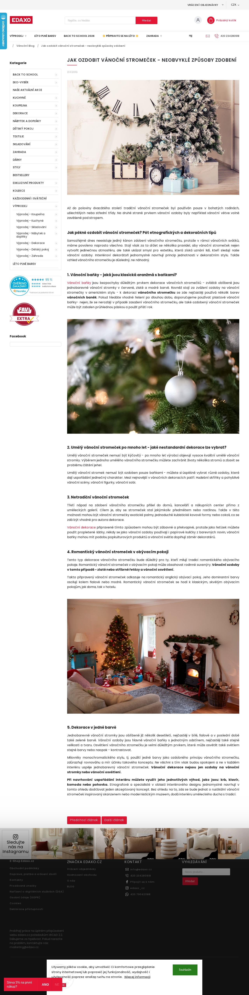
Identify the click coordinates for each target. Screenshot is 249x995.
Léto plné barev (24, 264)
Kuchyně (19, 98)
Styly (17, 167)
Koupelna (20, 105)
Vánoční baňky (79, 283)
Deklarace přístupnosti (26, 909)
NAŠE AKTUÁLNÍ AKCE (27, 90)
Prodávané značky (23, 885)
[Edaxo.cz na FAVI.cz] (24, 325)
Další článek (114, 820)
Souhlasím (185, 970)
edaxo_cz (137, 888)
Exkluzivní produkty (28, 183)
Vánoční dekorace (81, 527)
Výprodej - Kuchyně (30, 221)
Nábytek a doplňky (27, 121)
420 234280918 (140, 875)
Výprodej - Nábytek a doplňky (30, 235)
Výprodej (20, 206)
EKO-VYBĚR (20, 82)
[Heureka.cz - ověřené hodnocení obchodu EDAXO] (35, 295)
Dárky (17, 160)
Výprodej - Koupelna (30, 214)
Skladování (21, 144)
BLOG (71, 886)
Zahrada (19, 152)
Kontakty (16, 880)
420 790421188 (140, 894)
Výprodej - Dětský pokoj (32, 249)
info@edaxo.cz (141, 869)
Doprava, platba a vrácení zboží (33, 874)
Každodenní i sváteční (30, 198)
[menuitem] (20, 36)
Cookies (15, 903)
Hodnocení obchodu (82, 875)
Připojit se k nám (142, 882)
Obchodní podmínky (24, 868)
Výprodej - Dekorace (30, 243)
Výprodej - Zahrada (29, 256)
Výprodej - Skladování (31, 227)
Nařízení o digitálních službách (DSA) (37, 891)
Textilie (18, 136)
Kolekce (19, 191)
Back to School (25, 74)
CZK (234, 4)
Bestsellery (21, 175)
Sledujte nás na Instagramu (16, 847)
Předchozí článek (84, 820)
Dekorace (20, 113)
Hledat (146, 20)
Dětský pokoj (23, 129)
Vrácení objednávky (203, 5)
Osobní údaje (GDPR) (25, 897)
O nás (71, 880)
